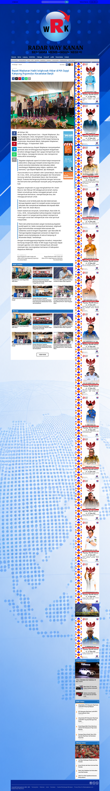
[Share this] (13, 78)
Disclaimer (52, 787)
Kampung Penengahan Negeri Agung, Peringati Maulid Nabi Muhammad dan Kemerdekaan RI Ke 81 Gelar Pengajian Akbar (63, 346)
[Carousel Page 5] (98, 615)
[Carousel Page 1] (94, 615)
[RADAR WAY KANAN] (55, 29)
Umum (17, 76)
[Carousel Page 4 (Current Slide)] (97, 615)
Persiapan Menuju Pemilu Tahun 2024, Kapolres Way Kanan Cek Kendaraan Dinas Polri (87, 736)
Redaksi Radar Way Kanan (18, 788)
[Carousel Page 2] (95, 615)
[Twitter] (69, 64)
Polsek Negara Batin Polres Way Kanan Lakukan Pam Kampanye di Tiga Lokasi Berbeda (87, 728)
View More (42, 354)
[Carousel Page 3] (96, 615)
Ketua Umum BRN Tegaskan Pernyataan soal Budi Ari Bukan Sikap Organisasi (63, 326)
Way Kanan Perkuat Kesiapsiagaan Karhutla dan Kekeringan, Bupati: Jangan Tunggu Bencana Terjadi (42, 281)
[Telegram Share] (23, 78)
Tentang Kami (35, 787)
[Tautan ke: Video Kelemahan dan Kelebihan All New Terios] (87, 670)
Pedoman (42, 787)
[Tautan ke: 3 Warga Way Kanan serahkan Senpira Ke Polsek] (87, 610)
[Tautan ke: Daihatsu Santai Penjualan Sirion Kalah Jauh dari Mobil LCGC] (79, 694)
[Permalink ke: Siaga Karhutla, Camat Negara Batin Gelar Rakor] (21, 272)
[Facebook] (67, 64)
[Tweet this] (16, 78)
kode (47, 787)
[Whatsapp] (26, 78)
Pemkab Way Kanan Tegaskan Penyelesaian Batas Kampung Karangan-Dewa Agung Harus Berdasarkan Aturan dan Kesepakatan (42, 346)
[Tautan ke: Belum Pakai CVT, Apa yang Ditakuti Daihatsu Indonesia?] (79, 687)
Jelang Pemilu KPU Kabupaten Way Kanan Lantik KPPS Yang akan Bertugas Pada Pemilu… (88, 719)
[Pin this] (19, 78)
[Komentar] (29, 78)
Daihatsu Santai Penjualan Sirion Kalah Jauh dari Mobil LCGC (90, 694)
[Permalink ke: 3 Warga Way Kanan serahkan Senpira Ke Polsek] (21, 291)
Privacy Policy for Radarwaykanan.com (83, 787)
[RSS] (72, 64)
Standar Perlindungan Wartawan (65, 787)
